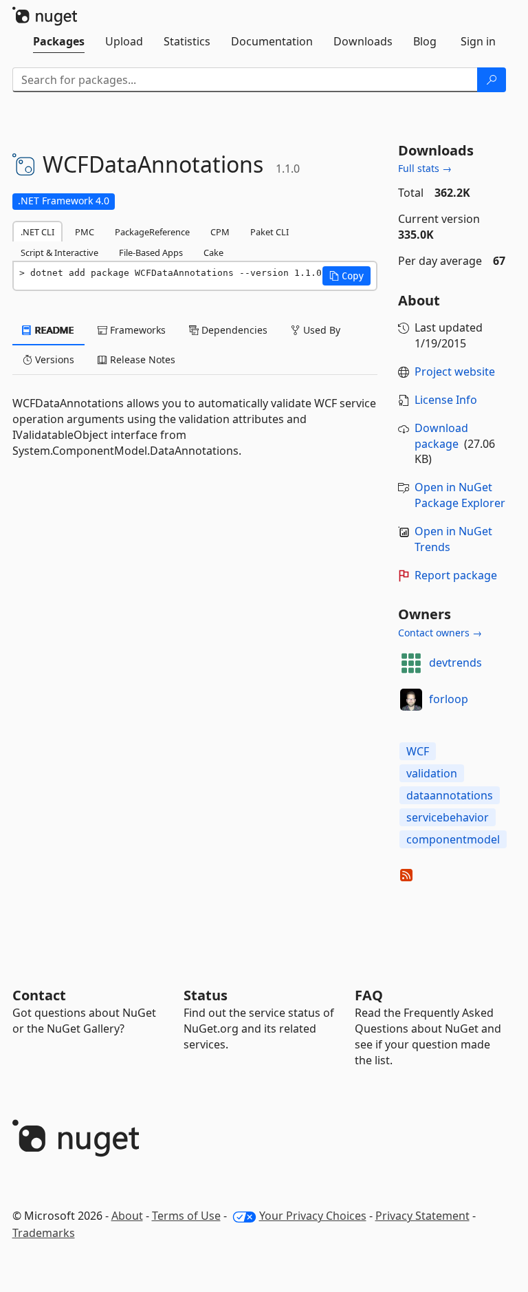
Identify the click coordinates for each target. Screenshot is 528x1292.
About (127, 1215)
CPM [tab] (220, 232)
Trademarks (43, 1232)
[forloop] (411, 699)
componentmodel (453, 839)
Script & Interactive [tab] (59, 252)
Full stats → (425, 168)
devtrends (455, 662)
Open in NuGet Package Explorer (460, 495)
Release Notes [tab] (141, 359)
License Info (446, 399)
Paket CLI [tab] (269, 232)
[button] (346, 276)
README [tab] (53, 329)
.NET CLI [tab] (37, 232)
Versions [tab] (53, 359)
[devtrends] (411, 663)
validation (431, 773)
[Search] (491, 79)
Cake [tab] (213, 252)
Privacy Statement (422, 1215)
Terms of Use (186, 1215)
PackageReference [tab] (152, 232)
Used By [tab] (320, 329)
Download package (441, 435)
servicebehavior (447, 817)
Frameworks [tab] (136, 329)
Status (206, 995)
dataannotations (449, 795)
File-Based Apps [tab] (151, 252)
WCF (417, 751)
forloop (448, 699)
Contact (39, 995)
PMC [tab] (84, 232)
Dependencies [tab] (233, 329)
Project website (455, 371)
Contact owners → (440, 632)
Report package (456, 575)
